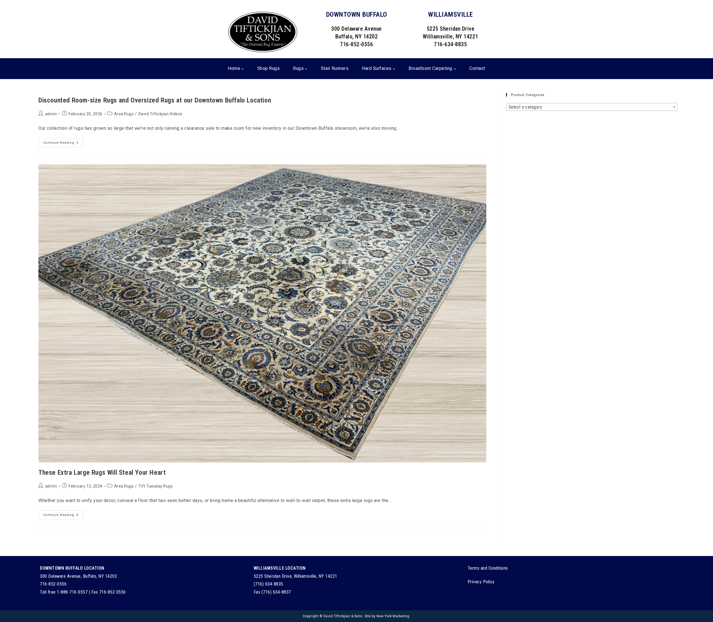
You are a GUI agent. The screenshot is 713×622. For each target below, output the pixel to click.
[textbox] (591, 107)
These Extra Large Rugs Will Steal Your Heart (102, 472)
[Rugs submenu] (306, 68)
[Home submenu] (242, 68)
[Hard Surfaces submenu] (394, 68)
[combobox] (591, 107)
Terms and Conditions (488, 568)
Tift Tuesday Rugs (155, 486)
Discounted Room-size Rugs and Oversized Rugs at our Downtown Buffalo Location (154, 100)
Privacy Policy (481, 581)
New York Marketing (393, 616)
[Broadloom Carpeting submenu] (454, 68)
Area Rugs (124, 114)
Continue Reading (63, 144)
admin (51, 114)
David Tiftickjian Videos (160, 114)
